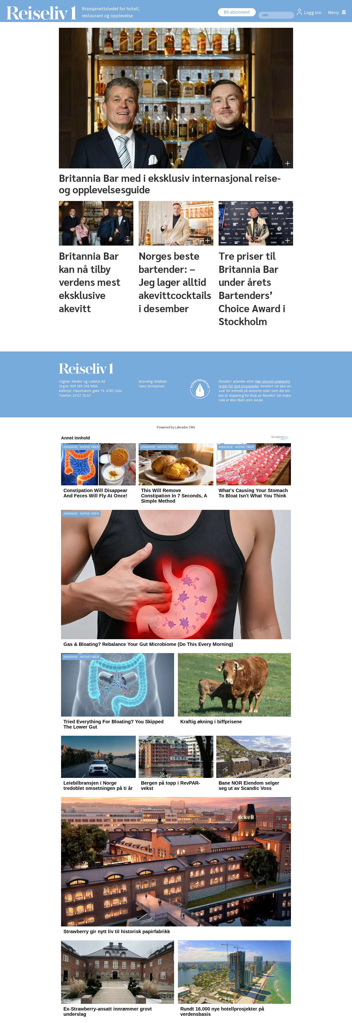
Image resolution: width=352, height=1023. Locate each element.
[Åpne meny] (335, 12)
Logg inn (312, 12)
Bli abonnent (237, 12)
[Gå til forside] (40, 13)
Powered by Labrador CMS (176, 427)
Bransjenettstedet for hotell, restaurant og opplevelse (111, 12)
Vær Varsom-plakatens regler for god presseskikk (254, 383)
